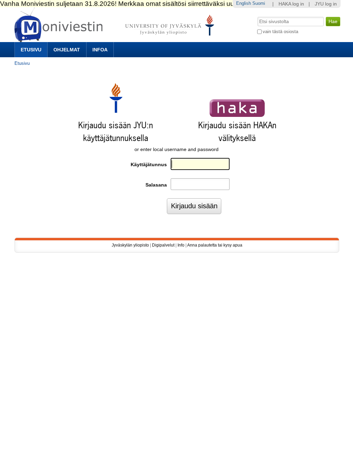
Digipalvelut (163, 245)
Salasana (156, 185)
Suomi (258, 3)
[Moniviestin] (116, 39)
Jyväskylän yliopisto (130, 245)
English (243, 3)
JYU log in (326, 4)
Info (181, 245)
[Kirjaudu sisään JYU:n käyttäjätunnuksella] (115, 111)
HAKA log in (291, 4)
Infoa (100, 49)
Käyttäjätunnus (149, 164)
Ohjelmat (66, 49)
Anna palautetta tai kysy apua (214, 245)
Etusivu (31, 49)
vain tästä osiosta (280, 31)
